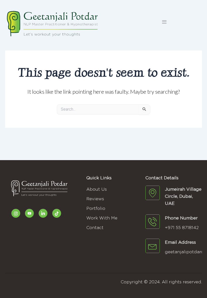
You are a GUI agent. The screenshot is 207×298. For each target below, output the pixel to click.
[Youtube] (29, 213)
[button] (164, 22)
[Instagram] (15, 213)
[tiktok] (56, 213)
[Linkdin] (43, 213)
